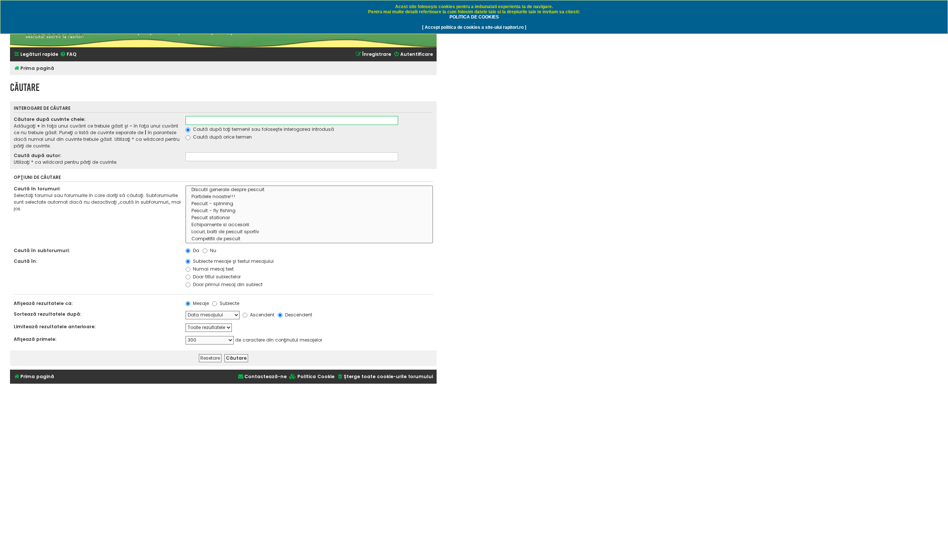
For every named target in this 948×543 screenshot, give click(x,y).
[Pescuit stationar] (309, 217)
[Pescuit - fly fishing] (309, 210)
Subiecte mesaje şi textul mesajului (232, 261)
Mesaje (200, 303)
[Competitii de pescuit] (309, 238)
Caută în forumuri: (37, 189)
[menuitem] (68, 55)
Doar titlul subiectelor (216, 277)
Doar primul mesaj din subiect (227, 284)
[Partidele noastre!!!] (309, 196)
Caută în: (25, 261)
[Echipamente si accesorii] (309, 224)
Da (195, 250)
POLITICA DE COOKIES (474, 17)
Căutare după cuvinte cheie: (50, 119)
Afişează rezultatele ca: (43, 303)
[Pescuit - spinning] (309, 203)
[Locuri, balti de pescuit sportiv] (309, 231)
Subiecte (228, 303)
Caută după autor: (37, 155)
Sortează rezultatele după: (47, 314)
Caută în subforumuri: (42, 250)
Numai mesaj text (212, 269)
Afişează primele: (35, 339)
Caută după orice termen (221, 137)
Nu (212, 250)
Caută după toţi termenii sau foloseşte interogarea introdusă (262, 129)
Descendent (298, 315)
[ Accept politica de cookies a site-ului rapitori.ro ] (474, 27)
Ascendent (261, 315)
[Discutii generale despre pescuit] (309, 189)
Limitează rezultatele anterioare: (55, 326)
